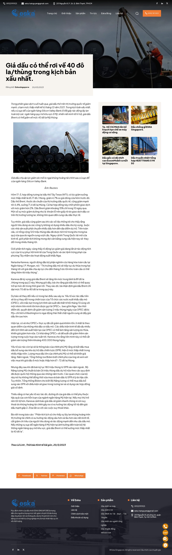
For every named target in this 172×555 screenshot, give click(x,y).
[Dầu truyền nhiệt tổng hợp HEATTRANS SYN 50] (144, 146)
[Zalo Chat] (165, 532)
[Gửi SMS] (165, 539)
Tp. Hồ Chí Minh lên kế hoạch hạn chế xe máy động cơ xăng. (114, 129)
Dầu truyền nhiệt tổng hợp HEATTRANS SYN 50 (143, 160)
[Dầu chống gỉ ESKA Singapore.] (144, 115)
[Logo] (23, 13)
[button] (137, 13)
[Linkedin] (162, 3)
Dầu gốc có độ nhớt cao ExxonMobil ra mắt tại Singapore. (115, 160)
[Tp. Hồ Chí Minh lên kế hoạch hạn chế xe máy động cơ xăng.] (115, 115)
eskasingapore (22, 87)
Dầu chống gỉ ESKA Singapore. (141, 128)
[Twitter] (167, 3)
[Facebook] (157, 3)
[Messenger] (165, 545)
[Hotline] (165, 526)
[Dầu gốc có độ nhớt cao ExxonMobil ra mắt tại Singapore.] (115, 146)
